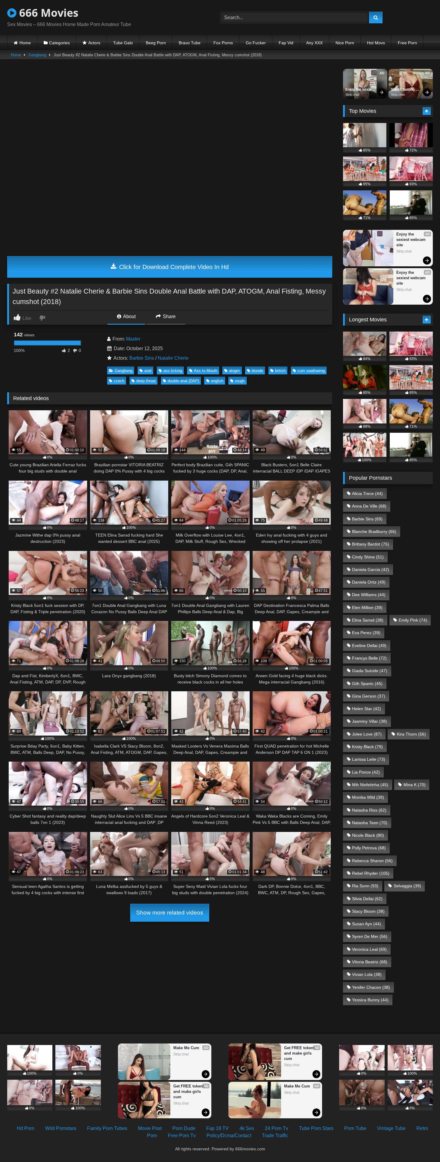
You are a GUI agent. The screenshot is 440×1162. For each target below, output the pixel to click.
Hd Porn (25, 1128)
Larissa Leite (368, 759)
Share (169, 316)
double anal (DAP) (183, 381)
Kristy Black (367, 746)
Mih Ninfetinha (370, 784)
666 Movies (47, 12)
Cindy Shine (368, 557)
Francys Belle (369, 658)
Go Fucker (256, 42)
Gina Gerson (368, 696)
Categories (59, 42)
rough (240, 381)
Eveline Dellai (369, 645)
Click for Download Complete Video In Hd (173, 267)
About (129, 316)
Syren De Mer (369, 936)
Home (25, 42)
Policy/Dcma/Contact (229, 1135)
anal (147, 370)
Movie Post (150, 1128)
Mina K (414, 784)
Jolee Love (367, 734)
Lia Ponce (366, 772)
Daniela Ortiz (369, 582)
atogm (234, 370)
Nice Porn (345, 42)
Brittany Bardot (370, 544)
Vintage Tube (391, 1128)
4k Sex (246, 1128)
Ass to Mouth (205, 370)
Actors (94, 42)
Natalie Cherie (173, 358)
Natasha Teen (369, 822)
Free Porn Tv (182, 1135)
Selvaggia (407, 885)
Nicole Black (368, 835)
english (217, 381)
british (280, 370)
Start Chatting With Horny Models (403, 89)
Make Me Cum (186, 1048)
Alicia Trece (367, 493)
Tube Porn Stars (316, 1128)
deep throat (146, 381)
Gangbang (37, 55)
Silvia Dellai (367, 898)
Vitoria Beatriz (369, 961)
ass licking (172, 370)
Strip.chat (352, 94)
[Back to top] (421, 1144)
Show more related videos (169, 912)
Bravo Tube (190, 42)
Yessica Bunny (370, 999)
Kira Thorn (411, 734)
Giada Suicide (369, 670)
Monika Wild (368, 797)
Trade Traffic (275, 1135)
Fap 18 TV (217, 1128)
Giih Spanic (367, 683)
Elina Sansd (367, 620)
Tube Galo (123, 42)
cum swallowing (311, 370)
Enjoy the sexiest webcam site (360, 89)
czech (119, 381)
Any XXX (314, 42)
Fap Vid (286, 42)
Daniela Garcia (370, 569)
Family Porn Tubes (107, 1128)
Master (133, 338)
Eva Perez (366, 632)
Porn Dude (183, 1128)
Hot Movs (376, 42)
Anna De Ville (369, 506)
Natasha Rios (369, 810)
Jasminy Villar (369, 721)
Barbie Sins (141, 358)
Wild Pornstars (60, 1128)
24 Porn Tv (276, 1128)
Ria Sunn (365, 885)
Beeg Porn (156, 42)
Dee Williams (369, 594)
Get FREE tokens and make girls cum (189, 1091)
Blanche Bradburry (374, 531)
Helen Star (366, 708)
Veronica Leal (369, 949)
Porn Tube (355, 1128)
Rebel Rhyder (370, 873)
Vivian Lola (367, 974)
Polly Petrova (369, 847)
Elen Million (367, 607)
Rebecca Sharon (372, 860)
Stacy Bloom (368, 911)
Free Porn (407, 42)
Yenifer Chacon (371, 987)
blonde (257, 370)
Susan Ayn (366, 923)
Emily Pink (413, 620)
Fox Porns (223, 42)
